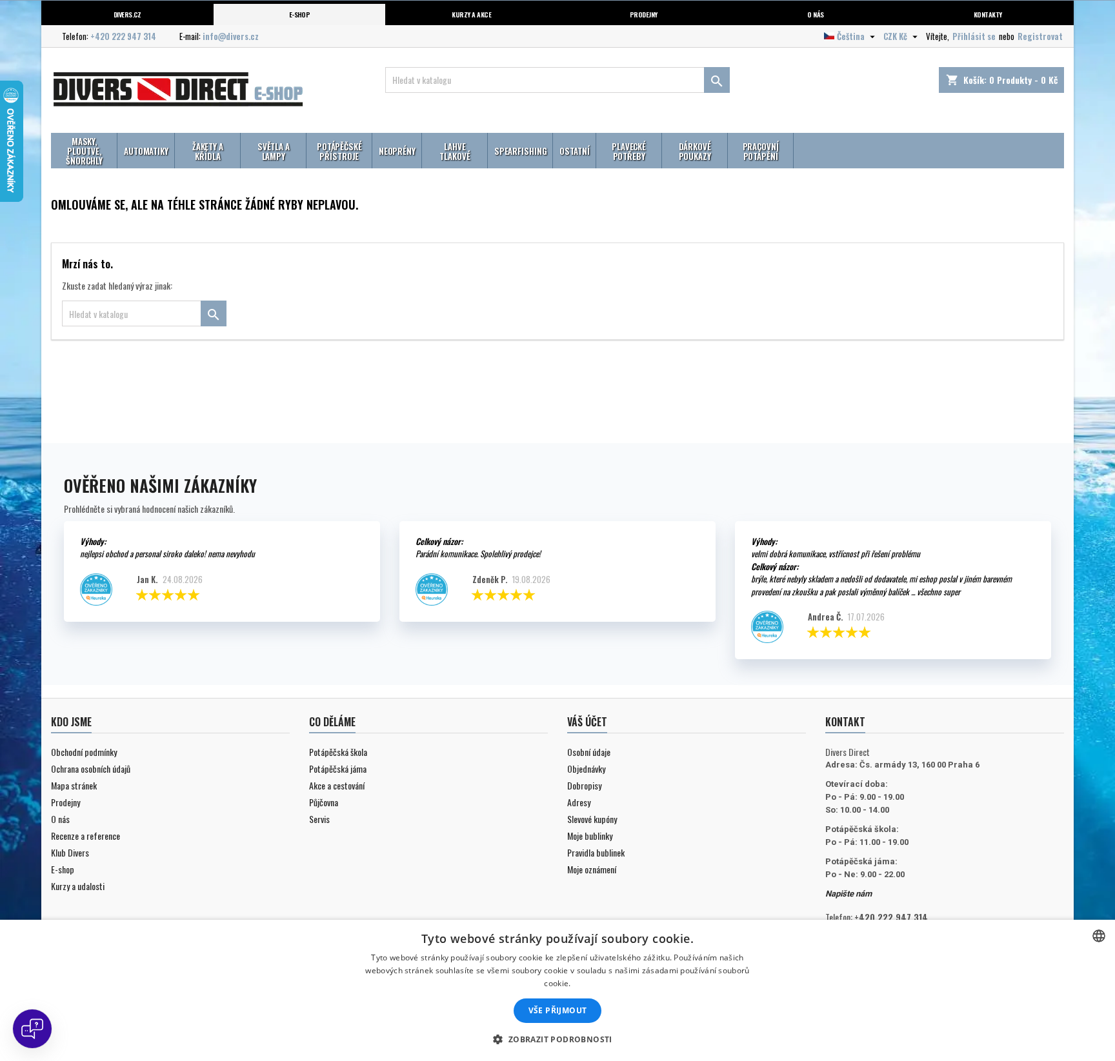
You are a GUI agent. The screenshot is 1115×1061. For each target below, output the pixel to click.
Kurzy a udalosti (78, 886)
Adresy (578, 802)
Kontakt (845, 721)
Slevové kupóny (592, 819)
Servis (319, 819)
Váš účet (587, 721)
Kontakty (988, 14)
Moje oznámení (591, 869)
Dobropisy (584, 785)
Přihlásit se (974, 36)
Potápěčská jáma (338, 768)
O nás (815, 14)
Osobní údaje (588, 752)
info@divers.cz (231, 36)
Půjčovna (323, 802)
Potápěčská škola (338, 752)
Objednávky (586, 768)
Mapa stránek (74, 785)
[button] (557, 1039)
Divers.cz (127, 14)
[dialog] (557, 990)
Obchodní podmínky (84, 752)
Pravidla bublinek (596, 852)
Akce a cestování (337, 785)
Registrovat (1040, 36)
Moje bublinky (589, 835)
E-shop (299, 14)
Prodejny (644, 14)
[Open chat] (32, 1028)
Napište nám (848, 893)
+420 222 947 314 (123, 36)
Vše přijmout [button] (557, 1010)
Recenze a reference (85, 835)
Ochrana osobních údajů (90, 768)
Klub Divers (70, 852)
